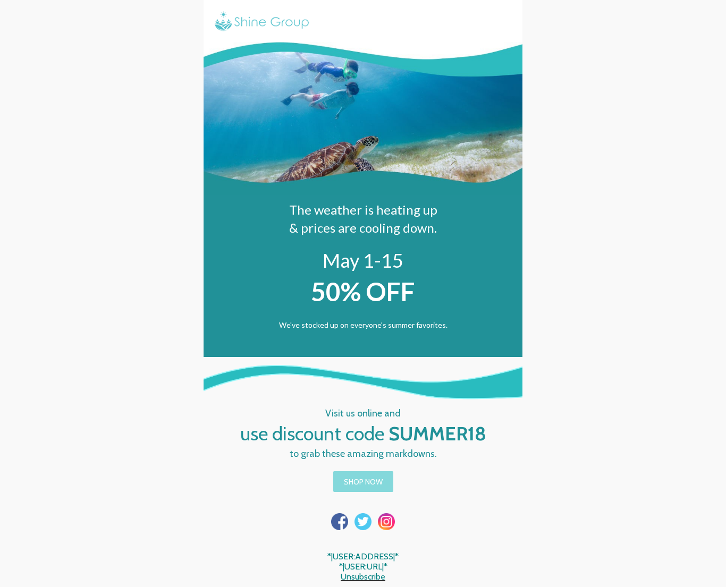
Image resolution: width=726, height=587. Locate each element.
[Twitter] (363, 521)
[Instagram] (386, 521)
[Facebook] (339, 521)
